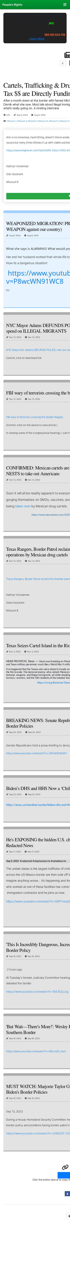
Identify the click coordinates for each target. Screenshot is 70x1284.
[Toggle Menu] (64, 4)
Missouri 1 (11, 121)
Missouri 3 (32, 121)
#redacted (26, 861)
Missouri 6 (64, 121)
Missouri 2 (22, 121)
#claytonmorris (41, 861)
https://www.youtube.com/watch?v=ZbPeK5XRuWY (36, 753)
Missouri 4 (43, 121)
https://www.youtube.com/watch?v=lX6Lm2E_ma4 (36, 1051)
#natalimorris (58, 861)
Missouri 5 (54, 121)
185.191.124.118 (54, 34)
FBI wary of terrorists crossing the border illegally (34, 417)
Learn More (37, 38)
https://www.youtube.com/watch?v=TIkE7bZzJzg (37, 991)
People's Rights (12, 4)
